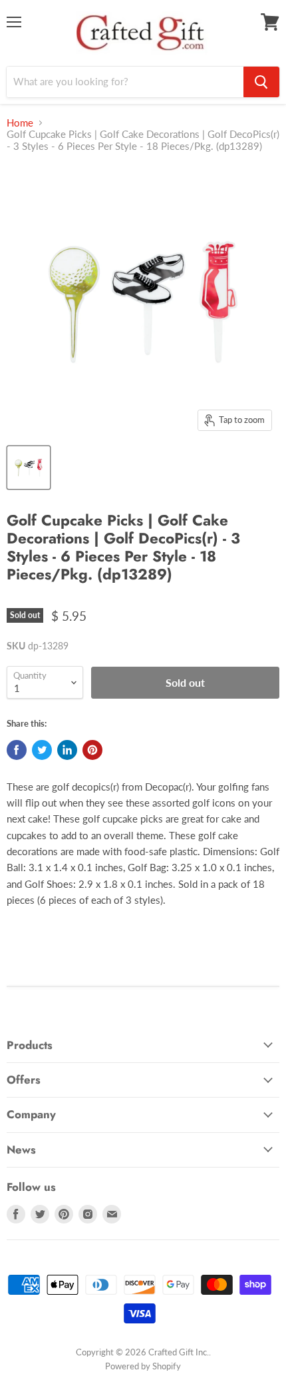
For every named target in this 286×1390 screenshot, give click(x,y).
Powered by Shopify (143, 1366)
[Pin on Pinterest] (92, 750)
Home (20, 123)
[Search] (261, 82)
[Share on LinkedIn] (67, 750)
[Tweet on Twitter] (42, 750)
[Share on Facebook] (17, 750)
